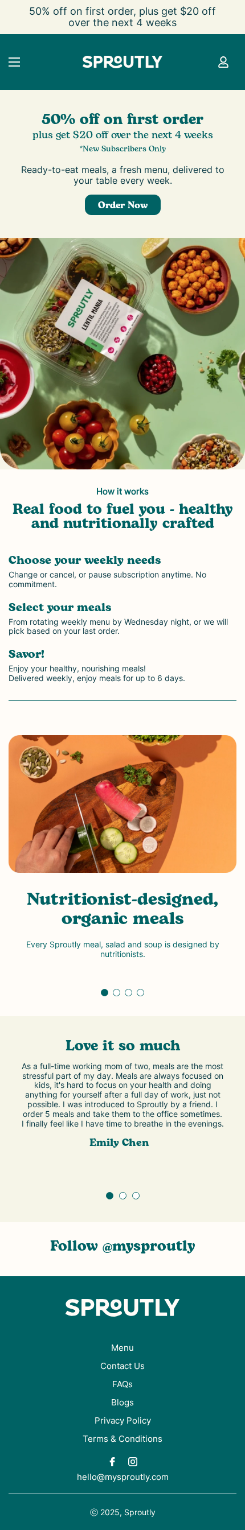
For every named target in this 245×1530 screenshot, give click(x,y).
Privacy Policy (123, 1420)
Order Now (123, 205)
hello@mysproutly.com (123, 1476)
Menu (122, 1347)
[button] (104, 992)
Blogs (122, 1402)
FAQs (122, 1384)
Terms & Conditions (122, 1438)
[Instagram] (132, 1461)
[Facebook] (112, 1461)
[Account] (223, 62)
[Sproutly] (122, 62)
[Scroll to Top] (224, 1469)
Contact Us (122, 1365)
